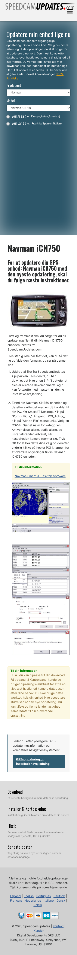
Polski (38, 905)
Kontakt (58, 926)
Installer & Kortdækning (26, 809)
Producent (13, 85)
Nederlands (33, 900)
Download (15, 792)
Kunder (39, 930)
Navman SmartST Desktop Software (40, 476)
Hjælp (11, 826)
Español (15, 896)
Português (43, 896)
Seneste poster (19, 847)
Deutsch (59, 896)
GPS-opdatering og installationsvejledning (33, 761)
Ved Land (37, 123)
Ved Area (36, 116)
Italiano (49, 900)
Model (10, 100)
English (29, 896)
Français (16, 900)
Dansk (60, 900)
